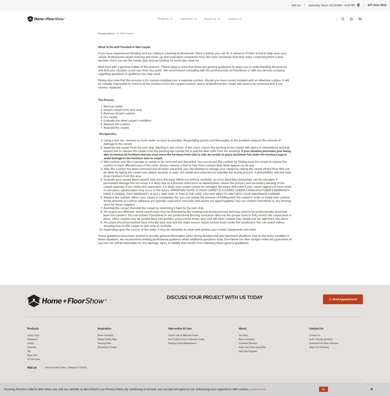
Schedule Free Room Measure (324, 343)
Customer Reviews (248, 343)
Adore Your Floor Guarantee (252, 347)
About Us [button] (210, 18)
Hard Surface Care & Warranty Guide (186, 339)
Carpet (30, 343)
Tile (29, 351)
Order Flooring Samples (321, 339)
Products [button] (163, 18)
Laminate (31, 347)
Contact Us (234, 18)
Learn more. (258, 389)
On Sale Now (33, 359)
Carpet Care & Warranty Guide (183, 335)
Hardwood (32, 339)
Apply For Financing (319, 347)
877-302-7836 (377, 5)
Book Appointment (345, 299)
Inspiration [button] (186, 18)
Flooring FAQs (104, 343)
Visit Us (296, 5)
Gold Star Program (248, 351)
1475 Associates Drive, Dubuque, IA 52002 (66, 367)
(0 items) (360, 19)
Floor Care (32, 355)
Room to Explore (247, 339)
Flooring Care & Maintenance (182, 343)
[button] (343, 19)
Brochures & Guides (107, 347)
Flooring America (106, 33)
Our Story (243, 335)
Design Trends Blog (107, 339)
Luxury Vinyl (33, 335)
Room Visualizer (105, 335)
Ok (323, 389)
